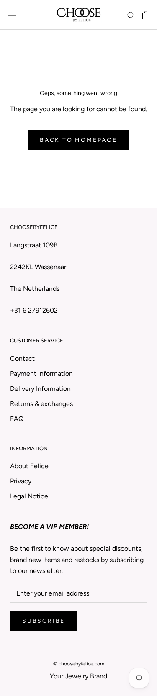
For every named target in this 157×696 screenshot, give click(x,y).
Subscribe (43, 620)
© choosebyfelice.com (78, 664)
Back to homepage (78, 140)
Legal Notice (29, 496)
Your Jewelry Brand (78, 676)
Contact (22, 358)
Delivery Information (40, 389)
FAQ (16, 419)
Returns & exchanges (41, 404)
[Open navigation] (12, 15)
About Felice (29, 466)
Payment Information (41, 374)
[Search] (131, 15)
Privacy (20, 481)
